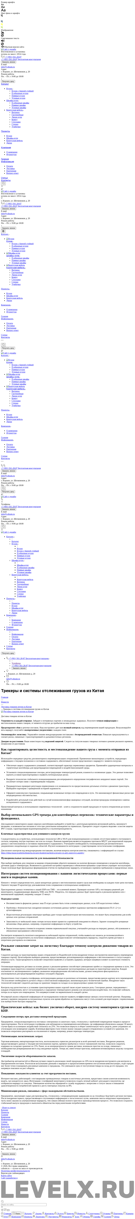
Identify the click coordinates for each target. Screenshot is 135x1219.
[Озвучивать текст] (2, 41)
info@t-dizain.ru (8, 67)
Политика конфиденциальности (15, 1171)
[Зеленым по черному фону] (2, 28)
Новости (5, 1124)
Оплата (9, 166)
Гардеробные (17, 115)
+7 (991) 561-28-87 (13, 57)
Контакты (6, 180)
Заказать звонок (8, 62)
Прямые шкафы (19, 105)
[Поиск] (3, 183)
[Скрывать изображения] (2, 36)
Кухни (9, 88)
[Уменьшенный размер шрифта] (2, 4)
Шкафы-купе (12, 100)
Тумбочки (16, 127)
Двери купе (17, 117)
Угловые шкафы (19, 107)
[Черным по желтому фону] (2, 25)
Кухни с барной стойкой (23, 91)
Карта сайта (6, 1175)
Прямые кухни (18, 96)
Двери (9, 143)
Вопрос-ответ (12, 173)
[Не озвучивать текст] (2, 44)
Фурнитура (11, 154)
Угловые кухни (18, 98)
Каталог (5, 84)
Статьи (4, 178)
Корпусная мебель (14, 110)
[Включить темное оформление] (3, 231)
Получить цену (8, 81)
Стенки (15, 124)
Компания (6, 147)
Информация (7, 161)
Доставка (10, 168)
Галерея (5, 159)
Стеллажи (16, 122)
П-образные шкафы (20, 103)
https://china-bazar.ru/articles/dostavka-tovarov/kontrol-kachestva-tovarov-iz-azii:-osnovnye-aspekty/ (42, 853)
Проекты (5, 131)
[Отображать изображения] (2, 33)
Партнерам (11, 171)
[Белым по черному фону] (2, 19)
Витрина (16, 112)
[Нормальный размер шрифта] (3, 7)
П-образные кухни (20, 93)
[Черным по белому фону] (2, 16)
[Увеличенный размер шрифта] (3, 11)
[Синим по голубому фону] (2, 22)
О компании (11, 152)
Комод (14, 119)
